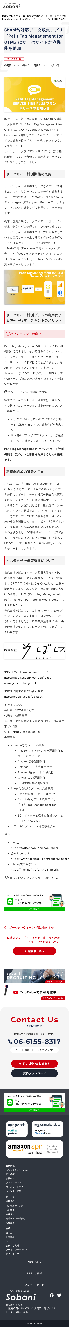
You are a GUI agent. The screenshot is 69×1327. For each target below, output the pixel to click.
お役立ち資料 (12, 1245)
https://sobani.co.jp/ (26, 731)
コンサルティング (14, 1205)
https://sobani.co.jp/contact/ (24, 696)
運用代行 (10, 1201)
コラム (9, 1233)
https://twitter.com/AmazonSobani (34, 848)
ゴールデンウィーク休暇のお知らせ (31, 927)
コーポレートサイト (15, 1187)
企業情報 (10, 1165)
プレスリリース (14, 59)
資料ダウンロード (34, 1073)
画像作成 (10, 1214)
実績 (8, 1228)
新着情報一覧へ (35, 951)
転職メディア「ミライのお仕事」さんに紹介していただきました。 (33, 939)
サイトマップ (12, 1254)
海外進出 (10, 1222)
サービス (10, 1197)
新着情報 (10, 1237)
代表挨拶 (10, 1174)
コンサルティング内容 (17, 1170)
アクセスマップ (13, 1183)
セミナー (10, 1241)
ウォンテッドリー (14, 1191)
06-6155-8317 (37, 1041)
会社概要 (10, 1178)
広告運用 (10, 1210)
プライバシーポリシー (17, 1249)
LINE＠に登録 (34, 1273)
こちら (53, 877)
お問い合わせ (34, 1261)
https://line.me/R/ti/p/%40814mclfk (35, 869)
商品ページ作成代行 (15, 1218)
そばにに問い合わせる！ (34, 1063)
